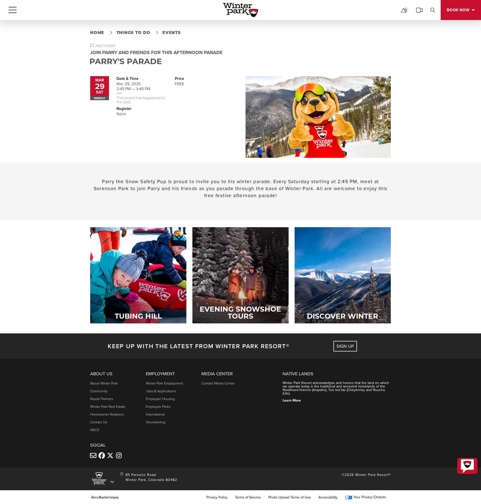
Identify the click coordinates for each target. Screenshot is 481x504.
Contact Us (98, 422)
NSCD (94, 429)
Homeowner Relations (107, 414)
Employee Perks (158, 406)
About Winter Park (104, 383)
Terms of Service (248, 497)
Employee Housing (160, 398)
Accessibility (327, 497)
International (155, 414)
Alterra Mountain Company (105, 497)
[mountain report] (404, 10)
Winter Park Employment (164, 383)
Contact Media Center (218, 383)
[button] (467, 466)
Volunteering (155, 422)
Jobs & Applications (161, 391)
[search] (433, 10)
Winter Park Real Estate (107, 406)
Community (98, 391)
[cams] (419, 10)
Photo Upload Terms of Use (289, 497)
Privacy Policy (216, 497)
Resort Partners (101, 398)
